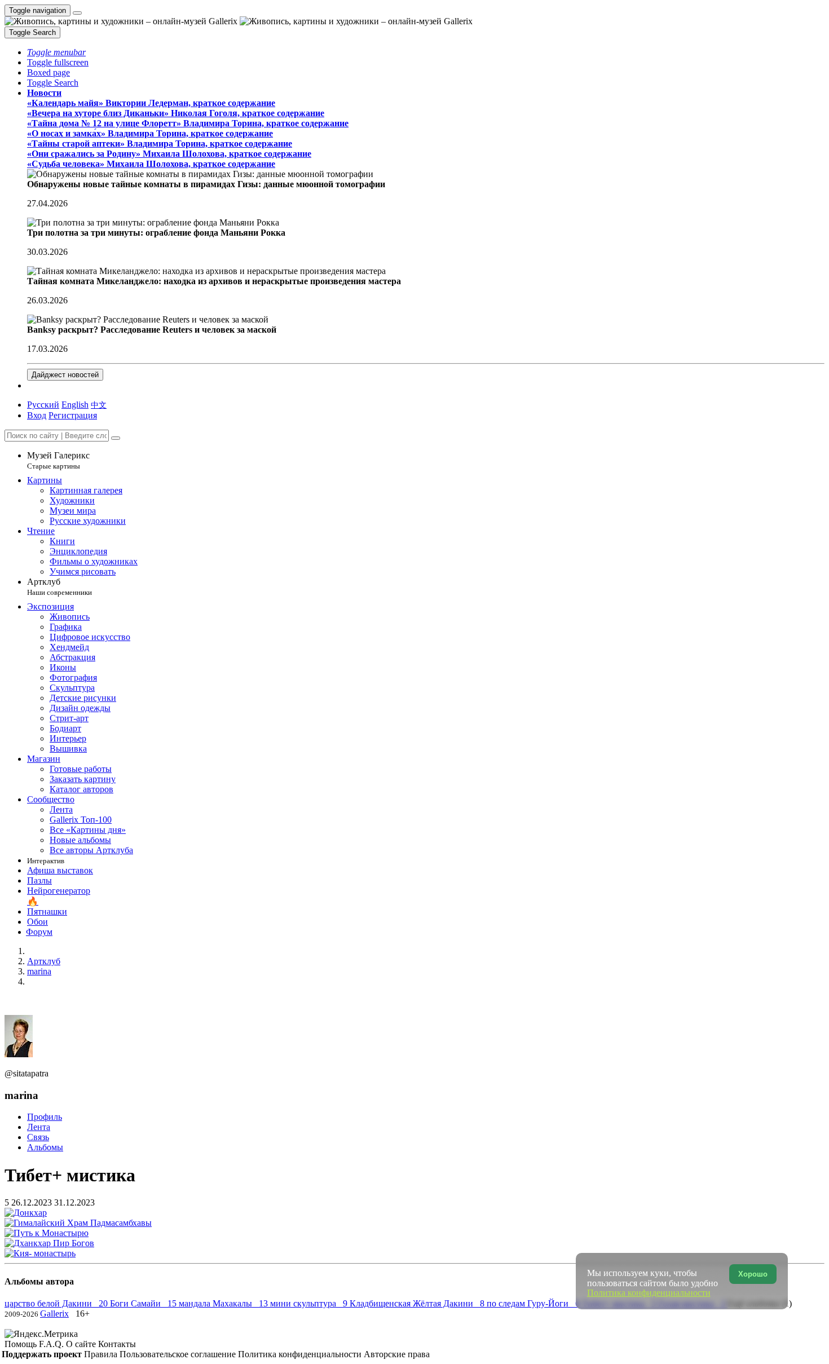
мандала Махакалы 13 (224, 1303)
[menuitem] (99, 404)
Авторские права (397, 1354)
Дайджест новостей (65, 374)
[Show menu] (77, 13)
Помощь (22, 1344)
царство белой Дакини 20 (57, 1303)
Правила (102, 1354)
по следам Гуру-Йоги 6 (534, 1303)
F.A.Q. (52, 1344)
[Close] (115, 438)
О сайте (82, 1344)
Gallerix (54, 1313)
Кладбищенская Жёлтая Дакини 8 (418, 1303)
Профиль (44, 1117)
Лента (38, 1127)
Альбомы (45, 1147)
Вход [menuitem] (36, 415)
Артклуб (59, 587)
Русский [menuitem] (43, 404)
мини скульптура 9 (310, 1303)
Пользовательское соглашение (179, 1354)
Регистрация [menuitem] (72, 415)
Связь (38, 1137)
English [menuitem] (75, 404)
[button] (56, 52)
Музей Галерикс (58, 460)
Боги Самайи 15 (144, 1303)
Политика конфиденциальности (301, 1354)
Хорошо (753, 1274)
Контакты (117, 1344)
